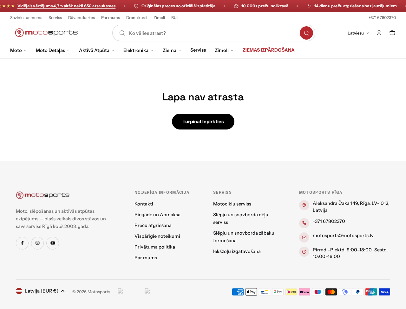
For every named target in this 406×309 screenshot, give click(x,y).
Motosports (99, 291)
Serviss (55, 17)
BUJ (175, 17)
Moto (16, 50)
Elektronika (135, 50)
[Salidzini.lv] (129, 291)
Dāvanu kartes (81, 17)
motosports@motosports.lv (343, 235)
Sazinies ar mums (26, 17)
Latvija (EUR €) (41, 291)
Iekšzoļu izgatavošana (237, 251)
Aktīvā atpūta (94, 50)
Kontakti (143, 204)
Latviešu (356, 32)
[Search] (306, 33)
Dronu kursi (136, 17)
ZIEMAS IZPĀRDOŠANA (269, 50)
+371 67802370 (382, 17)
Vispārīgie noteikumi (157, 236)
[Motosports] (43, 195)
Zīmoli (159, 17)
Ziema (169, 50)
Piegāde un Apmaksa (157, 215)
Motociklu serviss (232, 204)
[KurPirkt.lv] (156, 291)
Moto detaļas (50, 50)
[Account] (379, 33)
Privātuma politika (154, 247)
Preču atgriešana (153, 225)
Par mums (110, 17)
